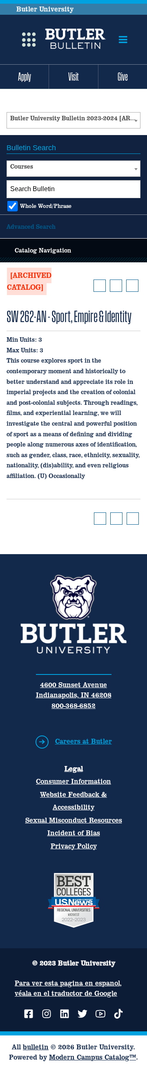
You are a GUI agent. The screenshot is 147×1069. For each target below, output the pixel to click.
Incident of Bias (73, 832)
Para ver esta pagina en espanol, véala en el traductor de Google (68, 988)
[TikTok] (118, 1014)
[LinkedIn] (64, 1014)
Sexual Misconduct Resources (73, 820)
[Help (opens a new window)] (132, 286)
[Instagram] (46, 1014)
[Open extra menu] (29, 39)
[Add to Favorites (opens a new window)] (100, 286)
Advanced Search (31, 226)
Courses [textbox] (21, 166)
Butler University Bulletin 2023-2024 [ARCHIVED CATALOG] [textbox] (75, 118)
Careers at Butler (83, 741)
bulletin (36, 1046)
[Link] (75, 40)
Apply (24, 76)
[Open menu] (123, 40)
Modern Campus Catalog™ (92, 1057)
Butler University (45, 9)
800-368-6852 (73, 705)
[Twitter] (82, 1014)
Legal (74, 768)
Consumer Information (73, 781)
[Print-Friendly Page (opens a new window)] (116, 286)
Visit (73, 76)
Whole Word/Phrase (45, 206)
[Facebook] (28, 1014)
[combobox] (73, 120)
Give (123, 76)
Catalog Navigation (43, 250)
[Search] (131, 189)
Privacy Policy (74, 845)
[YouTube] (100, 1014)
